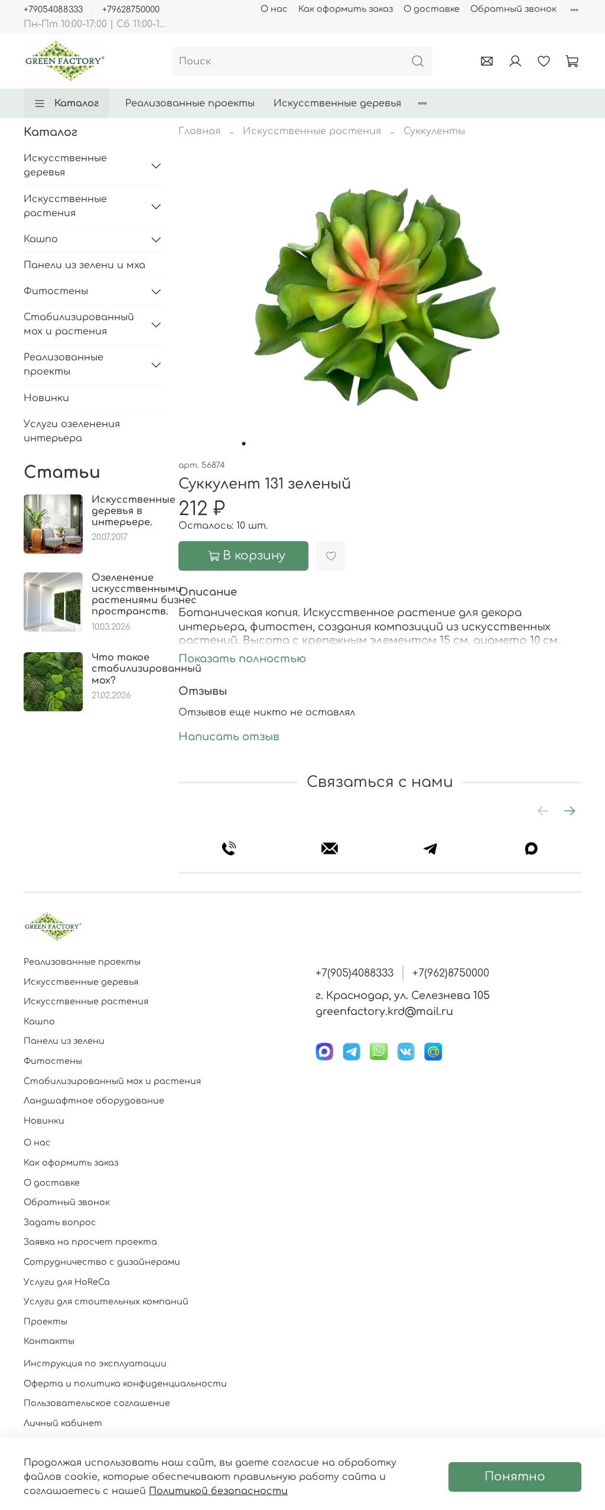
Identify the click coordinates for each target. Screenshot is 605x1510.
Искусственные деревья (337, 103)
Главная (199, 131)
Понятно (514, 1476)
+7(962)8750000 (450, 973)
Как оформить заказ (345, 9)
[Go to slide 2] (252, 443)
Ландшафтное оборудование (94, 1100)
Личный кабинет (63, 1423)
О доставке (432, 9)
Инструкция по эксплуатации (95, 1363)
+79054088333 (53, 9)
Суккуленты (434, 131)
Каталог (76, 103)
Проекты (45, 1321)
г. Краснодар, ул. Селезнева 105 (402, 995)
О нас (274, 9)
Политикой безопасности (218, 1491)
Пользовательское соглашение (97, 1403)
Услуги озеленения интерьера (72, 431)
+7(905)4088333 (354, 973)
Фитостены (56, 291)
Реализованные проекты (190, 103)
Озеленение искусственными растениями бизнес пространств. (144, 594)
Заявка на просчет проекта (90, 1242)
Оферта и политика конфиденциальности (125, 1383)
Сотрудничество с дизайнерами (102, 1262)
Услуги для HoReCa (67, 1282)
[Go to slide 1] (244, 443)
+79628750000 (131, 9)
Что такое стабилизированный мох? (146, 668)
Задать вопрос (60, 1222)
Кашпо (41, 239)
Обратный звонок (513, 9)
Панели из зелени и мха (84, 265)
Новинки (46, 398)
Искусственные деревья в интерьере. (133, 511)
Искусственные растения (312, 131)
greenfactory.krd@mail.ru (384, 1011)
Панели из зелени (64, 1041)
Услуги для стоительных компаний (106, 1301)
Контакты (49, 1341)
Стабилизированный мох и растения (79, 324)
